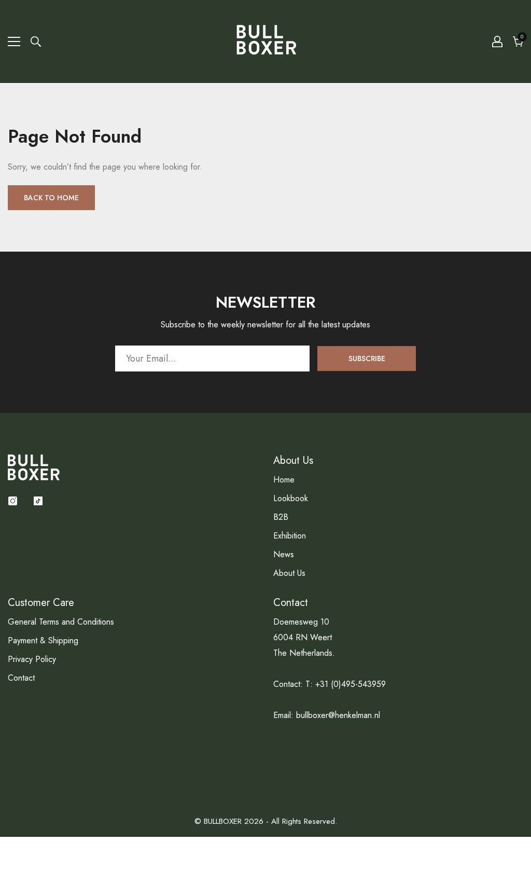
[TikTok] (38, 501)
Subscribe (366, 358)
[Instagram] (13, 501)
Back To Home (51, 197)
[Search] (36, 41)
